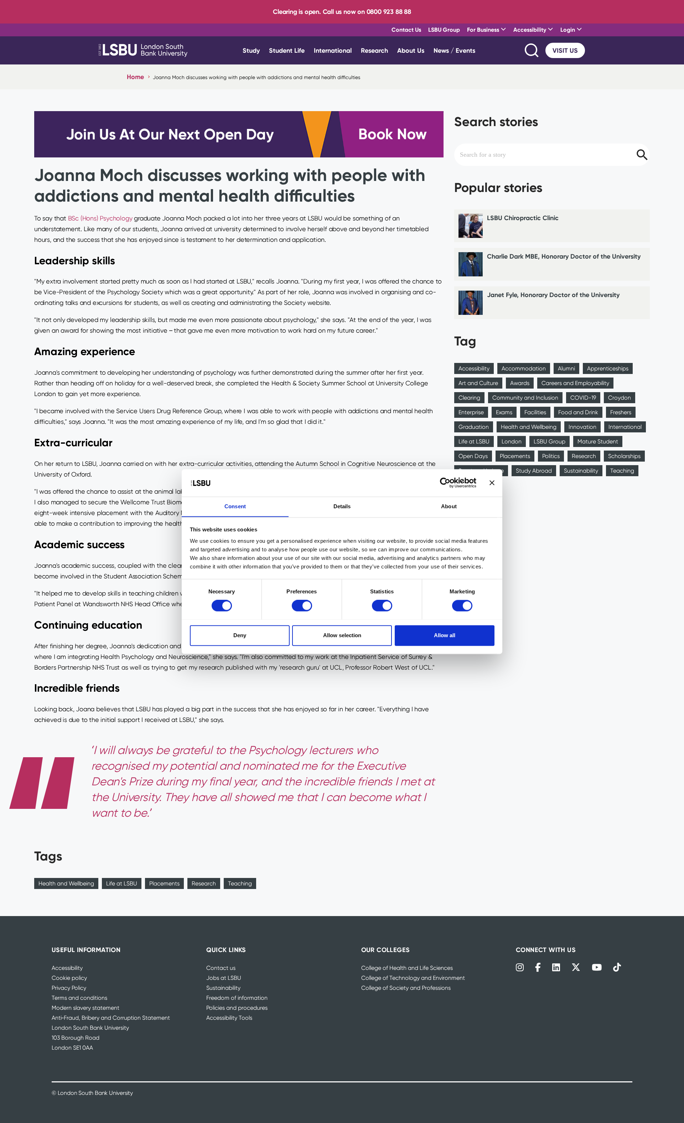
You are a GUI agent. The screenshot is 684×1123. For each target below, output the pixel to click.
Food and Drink (578, 412)
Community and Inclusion (525, 397)
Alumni (566, 368)
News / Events (454, 50)
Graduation (473, 426)
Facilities (535, 412)
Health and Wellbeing (66, 883)
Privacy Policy (69, 987)
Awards (519, 383)
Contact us (220, 968)
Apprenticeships (607, 368)
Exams (504, 412)
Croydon (619, 397)
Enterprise (471, 412)
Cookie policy (69, 977)
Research (374, 50)
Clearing (469, 397)
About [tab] (449, 506)
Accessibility (473, 368)
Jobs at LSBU (223, 977)
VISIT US (565, 50)
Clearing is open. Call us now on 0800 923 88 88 (342, 11)
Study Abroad (534, 470)
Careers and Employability (575, 383)
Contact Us (406, 29)
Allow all (444, 635)
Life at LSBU (121, 883)
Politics (551, 456)
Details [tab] (342, 506)
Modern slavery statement (85, 1007)
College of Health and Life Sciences (407, 968)
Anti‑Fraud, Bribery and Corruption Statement (111, 1017)
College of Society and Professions (406, 987)
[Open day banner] (239, 134)
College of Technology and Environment (413, 977)
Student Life (287, 50)
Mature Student (597, 441)
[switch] (302, 605)
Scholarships (624, 456)
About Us (410, 50)
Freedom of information (237, 997)
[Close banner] (491, 482)
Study (251, 50)
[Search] (532, 50)
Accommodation (524, 368)
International (333, 50)
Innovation (582, 426)
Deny (239, 635)
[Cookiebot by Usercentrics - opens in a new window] (445, 482)
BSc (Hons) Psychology (100, 218)
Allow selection (342, 635)
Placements (164, 883)
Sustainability (581, 470)
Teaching (240, 883)
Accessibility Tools (229, 1017)
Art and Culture (478, 383)
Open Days (473, 456)
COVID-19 (583, 397)
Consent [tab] (235, 506)
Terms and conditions (79, 997)
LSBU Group (444, 29)
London (512, 441)
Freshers (620, 412)
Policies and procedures (237, 1007)
